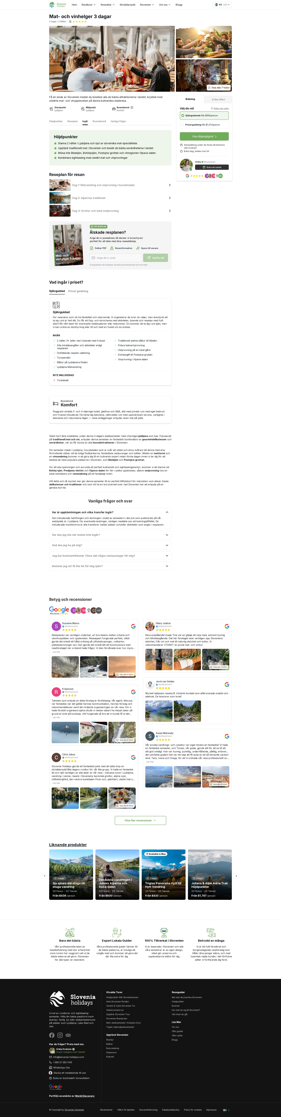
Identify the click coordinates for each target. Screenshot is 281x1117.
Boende (176, 1006)
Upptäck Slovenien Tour (118, 1014)
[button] (78, 21)
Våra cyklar (177, 1035)
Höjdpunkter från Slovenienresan (122, 997)
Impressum (211, 1110)
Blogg (179, 4)
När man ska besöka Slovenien (187, 997)
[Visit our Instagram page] (60, 1035)
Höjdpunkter (178, 1001)
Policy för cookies (193, 1110)
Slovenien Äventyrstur (116, 1018)
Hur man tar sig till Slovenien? (186, 1010)
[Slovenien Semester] (73, 999)
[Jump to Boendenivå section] (131, 107)
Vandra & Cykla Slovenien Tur (120, 1006)
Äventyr (110, 1039)
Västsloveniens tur (115, 1010)
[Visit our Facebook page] (51, 1035)
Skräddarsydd (127, 4)
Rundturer (87, 4)
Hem (74, 4)
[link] (73, 1062)
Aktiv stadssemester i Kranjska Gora (123, 1022)
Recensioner (106, 1110)
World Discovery (85, 1095)
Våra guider (177, 1031)
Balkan (109, 1044)
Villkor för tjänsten (126, 1110)
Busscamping (112, 1048)
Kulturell (110, 1056)
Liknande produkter (68, 844)
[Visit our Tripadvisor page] (68, 1035)
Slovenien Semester (74, 1110)
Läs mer (56, 652)
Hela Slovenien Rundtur (117, 1001)
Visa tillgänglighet (202, 136)
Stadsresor (111, 1052)
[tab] (190, 99)
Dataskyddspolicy (170, 1110)
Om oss (175, 1027)
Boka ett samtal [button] (214, 167)
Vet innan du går (180, 1014)
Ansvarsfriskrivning (148, 1110)
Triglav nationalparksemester (120, 1027)
